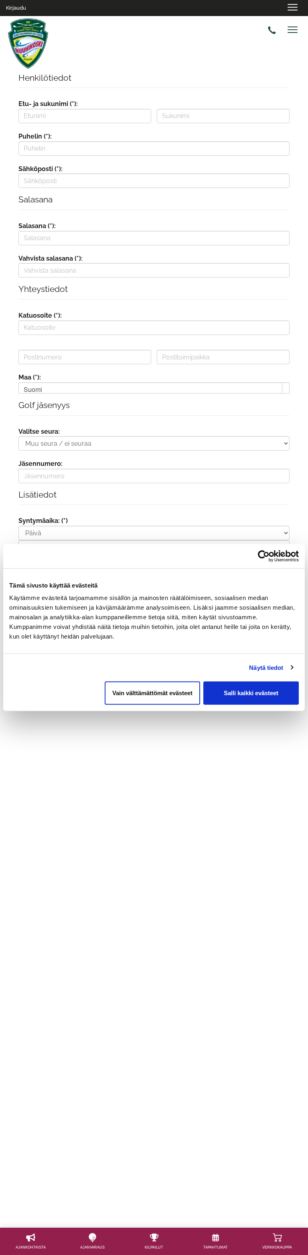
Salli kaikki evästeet (251, 693)
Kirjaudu (16, 8)
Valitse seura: (39, 431)
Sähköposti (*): (40, 169)
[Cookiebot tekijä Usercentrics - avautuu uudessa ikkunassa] (264, 556)
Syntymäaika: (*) (43, 520)
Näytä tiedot (266, 667)
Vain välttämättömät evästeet (152, 693)
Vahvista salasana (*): (50, 258)
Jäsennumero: (40, 463)
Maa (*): (29, 377)
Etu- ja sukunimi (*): (48, 104)
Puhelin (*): (35, 136)
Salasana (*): (37, 226)
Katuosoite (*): (40, 315)
